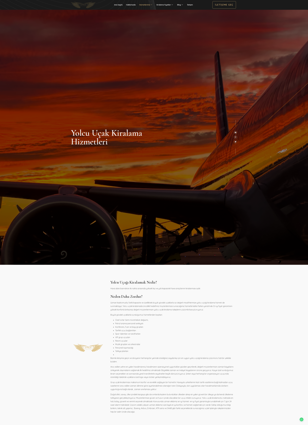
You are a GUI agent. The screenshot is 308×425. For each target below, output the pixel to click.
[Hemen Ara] (5, 420)
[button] (301, 418)
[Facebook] (235, 132)
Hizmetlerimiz (144, 5)
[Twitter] (235, 141)
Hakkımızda (131, 5)
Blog (179, 5)
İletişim (190, 5)
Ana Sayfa (118, 5)
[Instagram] (235, 137)
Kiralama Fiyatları (164, 5)
